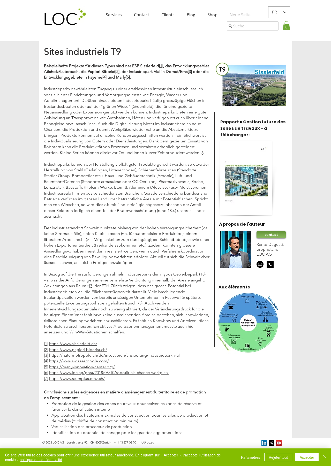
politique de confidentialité (41, 459)
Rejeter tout (278, 457)
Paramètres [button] (250, 457)
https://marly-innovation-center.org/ (82, 366)
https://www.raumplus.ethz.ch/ (77, 378)
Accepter (307, 457)
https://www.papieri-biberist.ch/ (78, 349)
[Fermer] (325, 457)
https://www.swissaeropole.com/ (79, 360)
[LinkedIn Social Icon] (264, 443)
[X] (271, 443)
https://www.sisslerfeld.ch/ (73, 343)
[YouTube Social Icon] (279, 443)
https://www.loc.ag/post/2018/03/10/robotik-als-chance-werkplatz (109, 372)
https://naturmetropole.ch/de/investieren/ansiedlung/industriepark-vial (114, 355)
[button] (286, 25)
